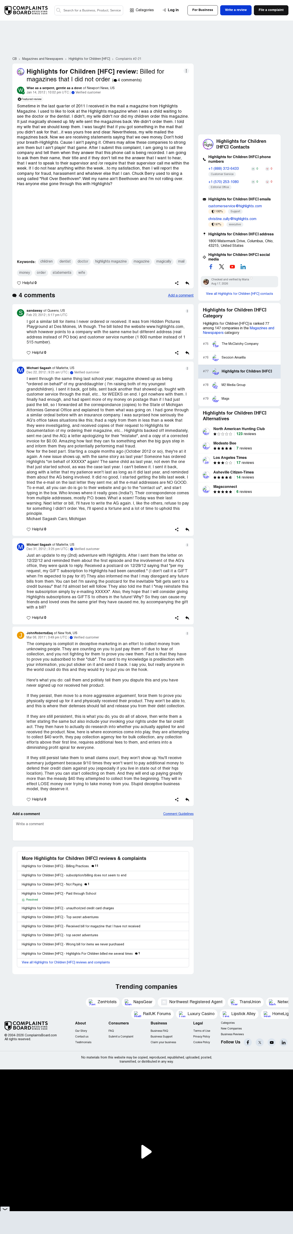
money (24, 272)
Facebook (248, 1042)
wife (81, 272)
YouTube (272, 1042)
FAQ (111, 1031)
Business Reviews (232, 1034)
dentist (65, 261)
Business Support (161, 1036)
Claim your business (163, 1042)
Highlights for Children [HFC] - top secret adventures (60, 935)
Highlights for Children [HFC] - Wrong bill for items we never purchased (73, 944)
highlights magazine (111, 261)
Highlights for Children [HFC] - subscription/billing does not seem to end (74, 875)
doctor (83, 261)
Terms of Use (201, 1031)
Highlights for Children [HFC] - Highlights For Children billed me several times (81, 953)
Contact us (81, 1036)
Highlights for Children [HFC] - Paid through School (59, 893)
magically (163, 261)
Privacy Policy (201, 1036)
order (41, 272)
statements (62, 272)
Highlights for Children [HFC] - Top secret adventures (60, 917)
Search (59, 10)
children (46, 261)
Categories (145, 10)
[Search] (88, 10)
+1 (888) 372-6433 (223, 168)
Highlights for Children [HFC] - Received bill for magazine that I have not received (81, 926)
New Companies (231, 1028)
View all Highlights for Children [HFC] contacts (239, 294)
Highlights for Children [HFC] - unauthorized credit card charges (68, 908)
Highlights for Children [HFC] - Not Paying (56, 884)
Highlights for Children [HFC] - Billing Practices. (60, 866)
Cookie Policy (201, 1042)
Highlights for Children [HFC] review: (82, 72)
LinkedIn (283, 1042)
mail (181, 261)
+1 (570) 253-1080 (223, 182)
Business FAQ (159, 1031)
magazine (141, 261)
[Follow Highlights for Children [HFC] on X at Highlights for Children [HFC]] (221, 266)
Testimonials (83, 1042)
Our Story (81, 1031)
